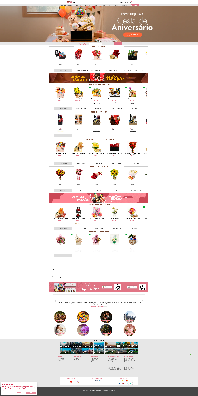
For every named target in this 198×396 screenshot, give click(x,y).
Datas (110, 5)
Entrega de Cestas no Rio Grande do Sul (130, 366)
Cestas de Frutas (98, 108)
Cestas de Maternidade (99, 232)
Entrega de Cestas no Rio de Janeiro (129, 360)
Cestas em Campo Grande (109, 352)
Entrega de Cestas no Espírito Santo (129, 362)
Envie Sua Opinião (95, 306)
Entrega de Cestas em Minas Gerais (129, 361)
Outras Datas (76, 358)
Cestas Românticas (81, 163)
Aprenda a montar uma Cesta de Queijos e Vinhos (115, 366)
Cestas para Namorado (134, 255)
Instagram (78, 382)
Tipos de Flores (87, 5)
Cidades (95, 5)
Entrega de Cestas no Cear (128, 369)
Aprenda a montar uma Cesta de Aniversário (114, 368)
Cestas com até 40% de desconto (112, 359)
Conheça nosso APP (111, 361)
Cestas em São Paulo (65, 346)
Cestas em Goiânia (64, 352)
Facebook (64, 382)
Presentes (103, 5)
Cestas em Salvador (87, 346)
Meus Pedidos (93, 361)
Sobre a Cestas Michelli (61, 358)
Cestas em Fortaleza (76, 352)
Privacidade (59, 360)
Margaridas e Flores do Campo (134, 190)
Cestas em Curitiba (98, 352)
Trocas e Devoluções (94, 362)
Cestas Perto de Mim (99, 340)
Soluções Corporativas (61, 359)
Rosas (81, 190)
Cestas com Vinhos (99, 112)
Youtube (71, 382)
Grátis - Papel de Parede (111, 374)
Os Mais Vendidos (99, 47)
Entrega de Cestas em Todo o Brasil (129, 358)
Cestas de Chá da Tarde (81, 108)
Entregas (92, 360)
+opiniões (103, 306)
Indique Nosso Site (60, 362)
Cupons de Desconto (111, 360)
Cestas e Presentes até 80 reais (81, 70)
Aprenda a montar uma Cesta (112, 362)
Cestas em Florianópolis (86, 352)
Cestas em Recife (109, 346)
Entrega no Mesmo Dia (111, 358)
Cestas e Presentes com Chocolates (99, 139)
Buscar (118, 43)
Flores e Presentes (99, 167)
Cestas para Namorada (134, 108)
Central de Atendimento (94, 359)
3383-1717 (119, 2)
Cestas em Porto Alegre (120, 346)
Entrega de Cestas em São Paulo (129, 359)
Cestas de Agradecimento (117, 108)
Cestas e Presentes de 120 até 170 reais (117, 70)
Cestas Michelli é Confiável (61, 361)
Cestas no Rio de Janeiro (98, 346)
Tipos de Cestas (78, 5)
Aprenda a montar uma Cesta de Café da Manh (114, 370)
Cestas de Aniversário (98, 255)
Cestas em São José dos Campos (132, 346)
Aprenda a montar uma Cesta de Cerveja (113, 367)
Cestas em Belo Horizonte (131, 352)
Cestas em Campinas (76, 346)
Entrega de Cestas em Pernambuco (129, 370)
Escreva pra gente (97, 391)
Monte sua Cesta (124, 5)
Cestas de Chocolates (116, 228)
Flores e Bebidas (116, 135)
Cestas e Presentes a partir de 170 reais (134, 70)
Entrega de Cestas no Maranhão (129, 368)
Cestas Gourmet (99, 135)
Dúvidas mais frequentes (94, 358)
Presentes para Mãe (135, 135)
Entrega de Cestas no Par (128, 367)
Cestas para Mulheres (116, 163)
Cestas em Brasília (121, 352)
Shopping (116, 5)
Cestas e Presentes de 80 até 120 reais (99, 70)
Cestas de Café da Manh (99, 84)
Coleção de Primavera (77, 359)
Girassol (117, 190)
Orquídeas (99, 190)
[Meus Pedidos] (128, 2)
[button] (98, 41)
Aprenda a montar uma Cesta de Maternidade (114, 369)
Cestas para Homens (135, 163)
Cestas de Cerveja (81, 135)
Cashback (123, 2)
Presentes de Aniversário (99, 204)
